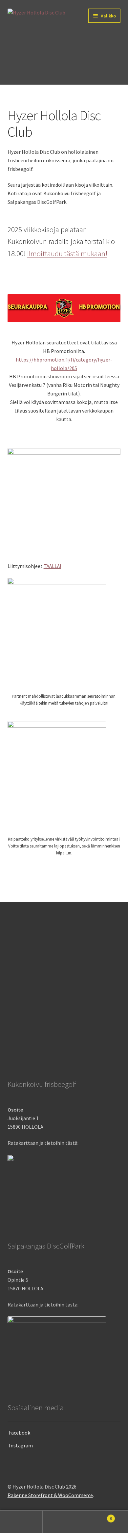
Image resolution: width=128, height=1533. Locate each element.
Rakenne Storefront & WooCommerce (50, 1495)
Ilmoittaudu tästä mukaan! (67, 253)
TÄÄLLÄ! (52, 566)
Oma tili (21, 1522)
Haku (64, 1522)
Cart (98, 1516)
